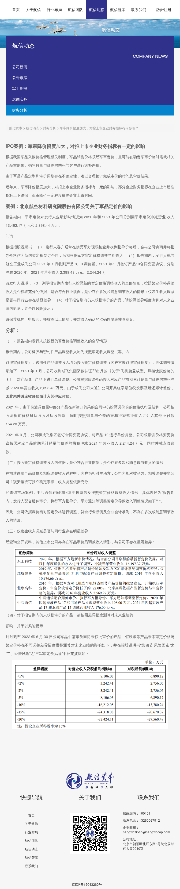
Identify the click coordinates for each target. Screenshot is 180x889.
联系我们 (138, 9)
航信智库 (117, 9)
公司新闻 (19, 66)
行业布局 (54, 9)
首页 (16, 9)
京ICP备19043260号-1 (88, 884)
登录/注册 (163, 9)
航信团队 (75, 9)
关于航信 (33, 9)
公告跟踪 (19, 77)
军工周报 (19, 88)
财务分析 (19, 110)
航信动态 (96, 9)
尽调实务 (19, 99)
